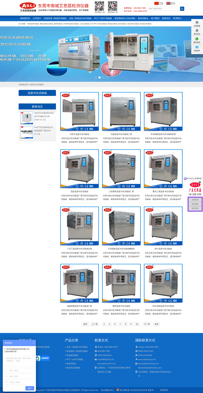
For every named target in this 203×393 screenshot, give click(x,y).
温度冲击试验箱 (37, 92)
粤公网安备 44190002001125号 (133, 390)
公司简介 (37, 18)
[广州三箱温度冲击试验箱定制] (79, 226)
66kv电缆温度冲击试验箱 (163, 306)
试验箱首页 (25, 18)
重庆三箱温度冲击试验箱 (163, 191)
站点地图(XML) (107, 390)
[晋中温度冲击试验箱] (163, 226)
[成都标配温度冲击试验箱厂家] (79, 283)
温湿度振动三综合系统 (124, 18)
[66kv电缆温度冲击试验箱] (163, 283)
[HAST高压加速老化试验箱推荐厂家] (27, 138)
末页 (156, 324)
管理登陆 (164, 390)
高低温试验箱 (112, 24)
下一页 (147, 324)
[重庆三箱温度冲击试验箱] (163, 168)
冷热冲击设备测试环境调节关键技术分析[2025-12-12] (44, 116)
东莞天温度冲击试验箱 (79, 134)
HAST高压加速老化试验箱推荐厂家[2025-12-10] (43, 130)
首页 (85, 324)
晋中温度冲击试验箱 (163, 249)
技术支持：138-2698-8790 (135, 11)
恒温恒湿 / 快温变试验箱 (55, 18)
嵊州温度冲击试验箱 (121, 306)
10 (137, 324)
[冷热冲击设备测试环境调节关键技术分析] (27, 124)
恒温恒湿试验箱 (145, 24)
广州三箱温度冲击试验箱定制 (79, 249)
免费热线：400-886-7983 (135, 8)
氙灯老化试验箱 (133, 24)
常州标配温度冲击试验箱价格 (163, 134)
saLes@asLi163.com (106, 363)
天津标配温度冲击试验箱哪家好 (121, 249)
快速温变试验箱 (33, 24)
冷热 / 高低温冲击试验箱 (80, 18)
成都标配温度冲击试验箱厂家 (79, 306)
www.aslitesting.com (147, 359)
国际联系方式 (145, 340)
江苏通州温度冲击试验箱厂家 (121, 191)
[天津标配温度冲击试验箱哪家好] (121, 226)
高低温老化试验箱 (46, 24)
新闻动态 (166, 18)
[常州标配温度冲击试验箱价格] (163, 111)
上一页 (95, 324)
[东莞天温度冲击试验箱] (79, 111)
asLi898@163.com (105, 359)
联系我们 (177, 18)
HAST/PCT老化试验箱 (98, 24)
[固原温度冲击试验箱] (79, 168)
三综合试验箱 (84, 24)
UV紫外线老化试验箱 (71, 24)
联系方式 (101, 340)
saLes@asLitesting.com (148, 363)
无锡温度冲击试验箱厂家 (121, 134)
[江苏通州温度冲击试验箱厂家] (121, 168)
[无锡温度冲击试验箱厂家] (121, 111)
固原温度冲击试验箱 (79, 191)
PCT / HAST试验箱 (103, 18)
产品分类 (71, 340)
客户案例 (155, 18)
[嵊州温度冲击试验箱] (121, 283)
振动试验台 (143, 18)
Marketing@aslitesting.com (150, 368)
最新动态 (37, 106)
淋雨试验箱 (58, 24)
